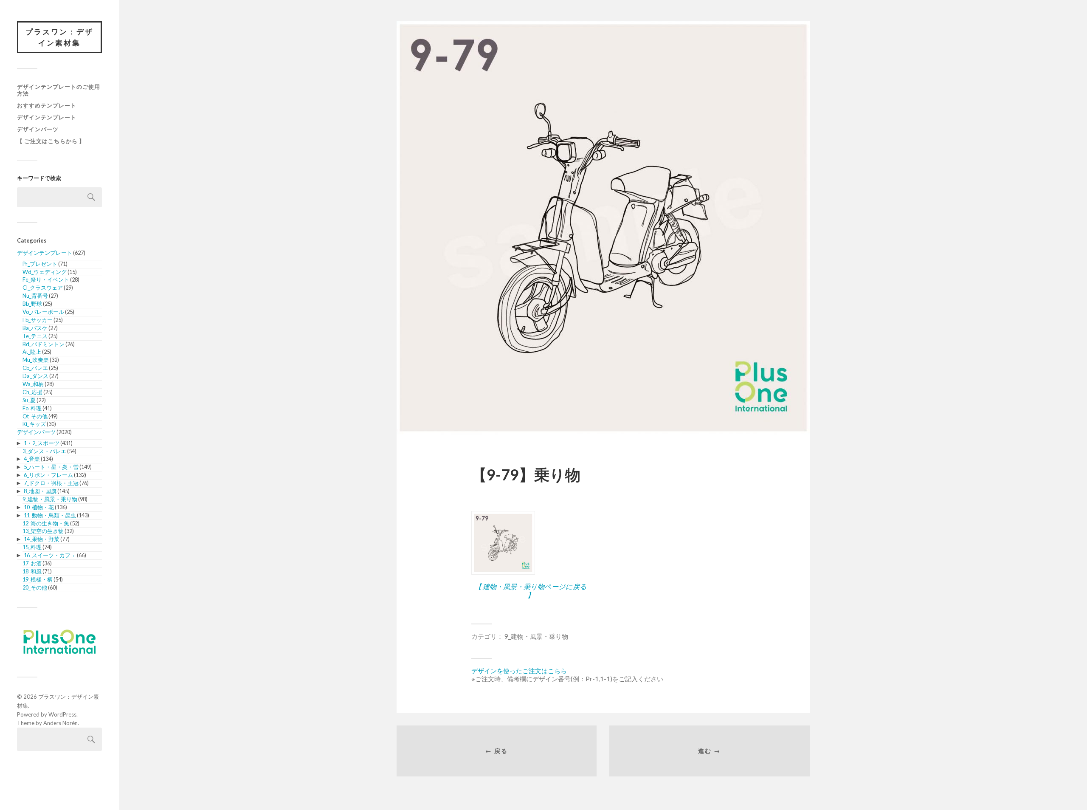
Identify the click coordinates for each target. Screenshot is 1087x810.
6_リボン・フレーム (48, 474)
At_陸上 (32, 351)
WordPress (62, 714)
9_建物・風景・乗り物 (50, 499)
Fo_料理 (32, 408)
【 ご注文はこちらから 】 (51, 141)
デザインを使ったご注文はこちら (519, 671)
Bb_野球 (32, 303)
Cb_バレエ (35, 367)
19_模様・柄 (38, 579)
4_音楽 (32, 458)
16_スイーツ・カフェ (50, 555)
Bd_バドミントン (44, 344)
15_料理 (32, 547)
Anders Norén (60, 723)
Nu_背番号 (35, 295)
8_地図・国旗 (40, 491)
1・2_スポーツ (41, 443)
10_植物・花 (39, 507)
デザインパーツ (38, 129)
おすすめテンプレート (46, 105)
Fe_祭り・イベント (46, 279)
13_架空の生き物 (43, 531)
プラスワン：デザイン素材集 (59, 37)
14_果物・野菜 (41, 539)
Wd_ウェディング (45, 271)
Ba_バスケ (35, 328)
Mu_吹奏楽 (36, 359)
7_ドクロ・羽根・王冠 (51, 483)
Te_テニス (35, 336)
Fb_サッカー (38, 319)
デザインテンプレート (46, 117)
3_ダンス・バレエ (44, 451)
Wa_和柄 (33, 384)
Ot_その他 (35, 416)
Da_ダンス (35, 376)
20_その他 (35, 587)
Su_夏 (29, 400)
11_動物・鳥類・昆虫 (50, 515)
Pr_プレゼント (40, 263)
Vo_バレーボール (43, 311)
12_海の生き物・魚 (46, 523)
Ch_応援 (32, 392)
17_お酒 (32, 563)
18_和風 (32, 571)
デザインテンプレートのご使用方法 (58, 90)
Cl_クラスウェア (43, 287)
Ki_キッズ (34, 424)
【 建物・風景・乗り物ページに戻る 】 (531, 590)
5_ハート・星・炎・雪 (51, 466)
